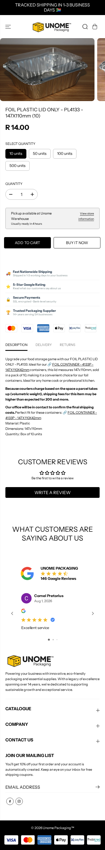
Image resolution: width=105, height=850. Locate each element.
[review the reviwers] (23, 611)
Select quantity (20, 144)
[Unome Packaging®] (51, 26)
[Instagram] (19, 801)
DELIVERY (44, 345)
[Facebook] (10, 801)
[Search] (85, 26)
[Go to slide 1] (49, 640)
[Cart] (95, 26)
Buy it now (77, 242)
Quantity (13, 184)
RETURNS (67, 345)
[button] (8, 26)
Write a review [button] (52, 492)
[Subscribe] (98, 787)
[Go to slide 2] (53, 639)
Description (16, 345)
